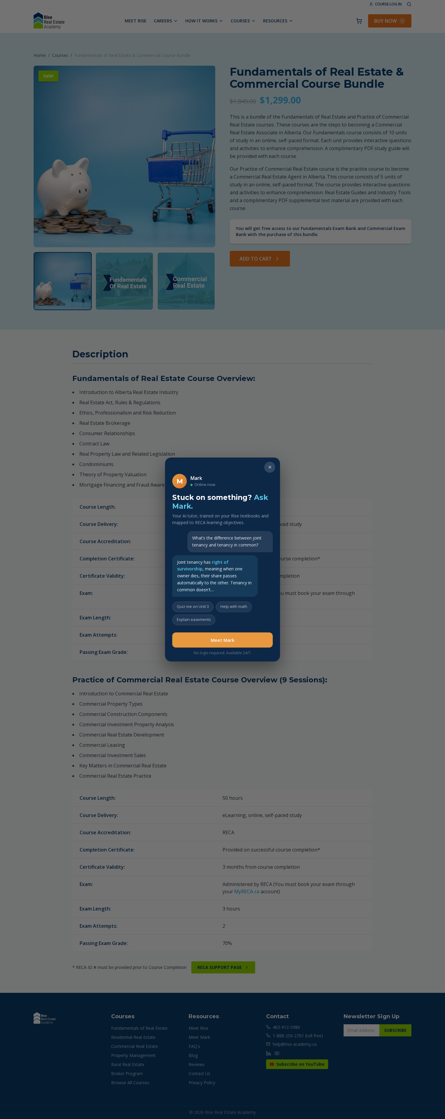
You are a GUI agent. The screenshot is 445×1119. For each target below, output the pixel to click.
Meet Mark (222, 640)
